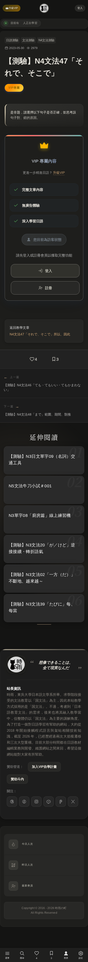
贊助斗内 (17, 779)
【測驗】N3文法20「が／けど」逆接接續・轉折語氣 (42, 548)
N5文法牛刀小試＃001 (30, 486)
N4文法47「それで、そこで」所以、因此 (40, 334)
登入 (80, 8)
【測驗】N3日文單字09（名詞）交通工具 (42, 460)
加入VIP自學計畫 (44, 767)
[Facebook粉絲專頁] (24, 801)
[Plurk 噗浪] (61, 801)
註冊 (48, 288)
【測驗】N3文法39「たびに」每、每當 (42, 607)
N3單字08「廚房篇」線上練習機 (40, 515)
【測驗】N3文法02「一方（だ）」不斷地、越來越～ (42, 578)
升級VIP (13, 8)
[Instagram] (36, 801)
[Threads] (12, 801)
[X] (73, 801)
